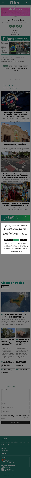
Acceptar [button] (16, 239)
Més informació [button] (8, 239)
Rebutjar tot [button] (23, 239)
